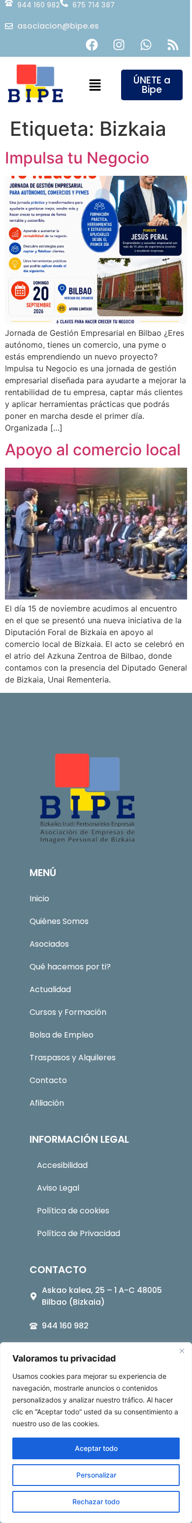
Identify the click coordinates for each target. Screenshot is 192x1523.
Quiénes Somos (59, 921)
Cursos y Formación (68, 1012)
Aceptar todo (96, 1448)
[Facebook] (91, 44)
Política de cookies (73, 1210)
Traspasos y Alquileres (73, 1057)
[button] (95, 86)
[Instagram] (118, 44)
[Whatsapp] (145, 44)
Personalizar (96, 1475)
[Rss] (172, 44)
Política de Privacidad (78, 1233)
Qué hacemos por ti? (70, 966)
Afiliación (47, 1103)
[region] (96, 1432)
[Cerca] (182, 1351)
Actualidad (50, 989)
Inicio (39, 898)
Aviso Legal (58, 1188)
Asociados (49, 944)
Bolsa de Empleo (62, 1035)
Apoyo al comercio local (93, 449)
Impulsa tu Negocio (77, 157)
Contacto (48, 1080)
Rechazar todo (96, 1501)
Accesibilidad (62, 1165)
